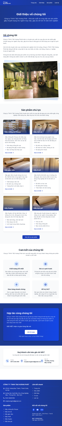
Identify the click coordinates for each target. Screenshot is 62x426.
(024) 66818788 (10, 398)
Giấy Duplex (8, 419)
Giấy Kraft (8, 416)
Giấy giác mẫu (9, 414)
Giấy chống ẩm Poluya (11, 409)
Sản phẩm (49, 2)
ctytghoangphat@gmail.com (32, 361)
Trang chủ (34, 2)
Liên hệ (57, 2)
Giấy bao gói (8, 421)
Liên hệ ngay (31, 332)
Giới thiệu (41, 2)
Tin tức (36, 395)
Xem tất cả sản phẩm (31, 237)
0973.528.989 (14, 361)
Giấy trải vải (8, 411)
